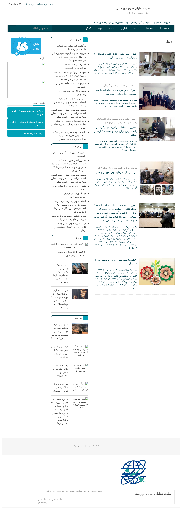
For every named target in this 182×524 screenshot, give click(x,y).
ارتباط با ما (42, 4)
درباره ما (30, 4)
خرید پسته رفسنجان (34, 133)
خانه (52, 4)
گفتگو (88, 28)
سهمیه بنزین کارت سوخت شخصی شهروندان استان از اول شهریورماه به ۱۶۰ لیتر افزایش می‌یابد (69, 76)
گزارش (124, 28)
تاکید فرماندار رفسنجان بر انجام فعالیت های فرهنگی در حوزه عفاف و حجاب (68, 124)
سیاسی (135, 28)
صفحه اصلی (163, 28)
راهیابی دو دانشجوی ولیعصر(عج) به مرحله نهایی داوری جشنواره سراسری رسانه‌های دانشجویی (69, 135)
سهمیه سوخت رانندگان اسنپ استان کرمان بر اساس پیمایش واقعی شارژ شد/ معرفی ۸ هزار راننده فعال (68, 113)
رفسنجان (148, 28)
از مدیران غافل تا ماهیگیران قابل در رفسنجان (26, 124)
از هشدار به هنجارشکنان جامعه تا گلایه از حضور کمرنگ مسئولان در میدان (70, 227)
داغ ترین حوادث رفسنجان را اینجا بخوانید (28, 112)
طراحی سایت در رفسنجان (47, 501)
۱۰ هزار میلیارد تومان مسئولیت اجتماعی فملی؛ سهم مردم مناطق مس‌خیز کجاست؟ (70, 102)
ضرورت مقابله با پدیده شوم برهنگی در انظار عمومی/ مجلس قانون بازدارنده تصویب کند (132, 22)
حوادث (99, 28)
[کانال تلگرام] (26, 46)
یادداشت (111, 28)
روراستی (60, 491)
